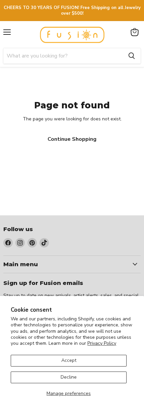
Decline (69, 377)
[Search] (132, 56)
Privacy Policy (101, 343)
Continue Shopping (72, 139)
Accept (68, 360)
